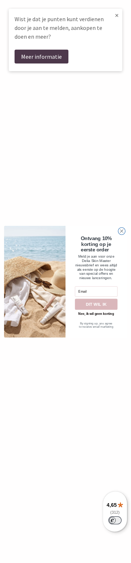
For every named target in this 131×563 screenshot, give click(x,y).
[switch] (115, 520)
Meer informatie (41, 56)
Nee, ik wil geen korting (96, 313)
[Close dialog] (122, 231)
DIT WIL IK (96, 304)
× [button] (117, 15)
